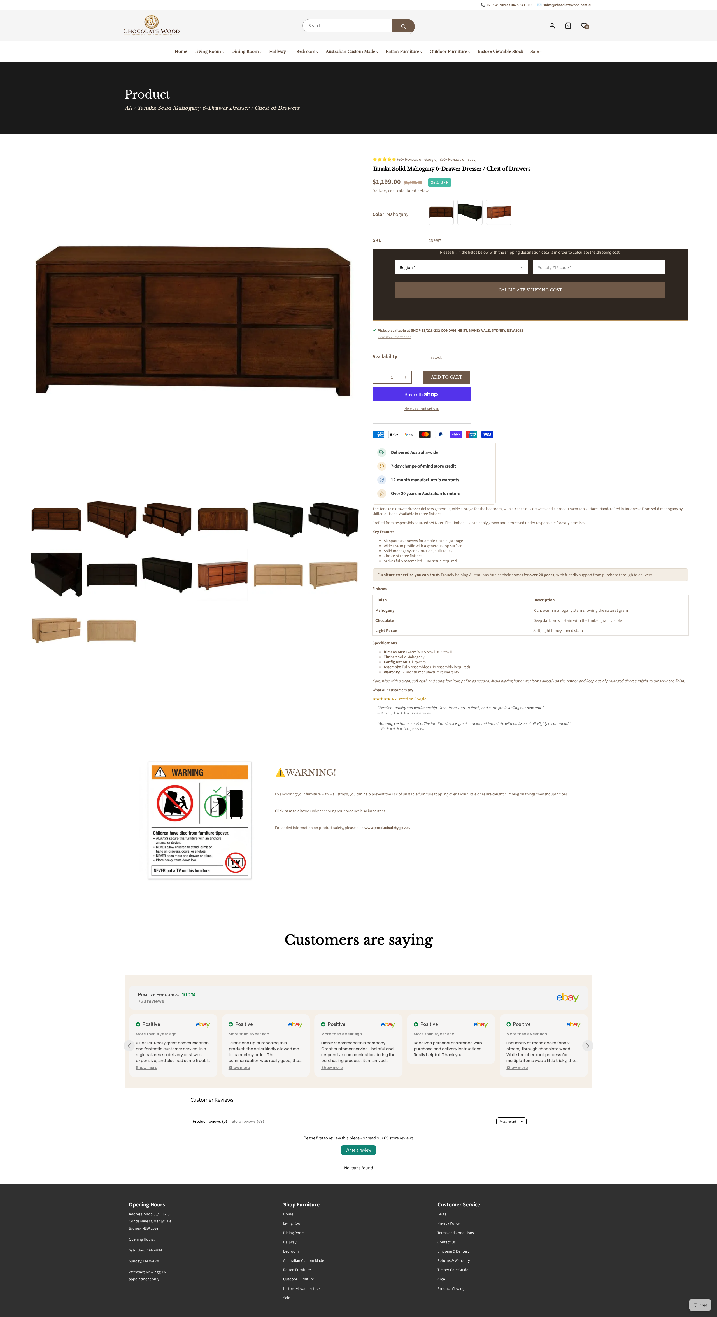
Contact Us (446, 1241)
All (128, 108)
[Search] (403, 26)
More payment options (421, 408)
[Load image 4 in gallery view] (222, 519)
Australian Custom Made (303, 1260)
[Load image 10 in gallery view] (222, 575)
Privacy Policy (448, 1223)
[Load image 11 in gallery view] (278, 575)
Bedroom (291, 1251)
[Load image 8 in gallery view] (111, 575)
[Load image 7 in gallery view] (56, 575)
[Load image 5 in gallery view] (278, 519)
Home (288, 1213)
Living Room (293, 1223)
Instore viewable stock (301, 1288)
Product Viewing (450, 1288)
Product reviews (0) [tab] (210, 1121)
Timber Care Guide (452, 1269)
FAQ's (441, 1213)
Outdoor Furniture (298, 1278)
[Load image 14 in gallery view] (111, 630)
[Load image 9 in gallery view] (167, 575)
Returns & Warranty (453, 1260)
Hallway (289, 1241)
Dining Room (294, 1232)
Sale (286, 1297)
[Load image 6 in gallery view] (333, 519)
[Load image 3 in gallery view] (167, 519)
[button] (146, 1067)
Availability (385, 356)
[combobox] (358, 25)
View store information (394, 337)
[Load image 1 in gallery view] (56, 519)
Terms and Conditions (455, 1232)
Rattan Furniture (297, 1269)
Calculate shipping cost (530, 290)
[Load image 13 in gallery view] (56, 630)
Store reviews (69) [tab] (248, 1121)
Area (441, 1278)
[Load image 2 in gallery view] (111, 519)
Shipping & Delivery (453, 1251)
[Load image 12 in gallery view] (333, 575)
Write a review (358, 1150)
